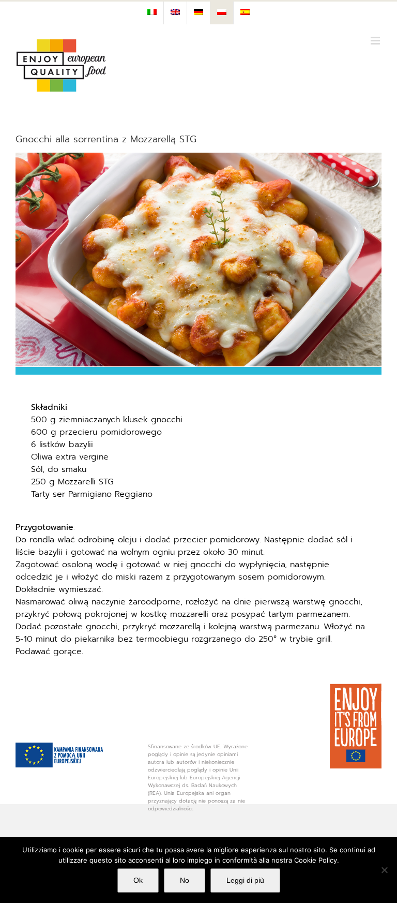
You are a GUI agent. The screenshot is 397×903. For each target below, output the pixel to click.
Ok (138, 880)
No (184, 880)
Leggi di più (245, 880)
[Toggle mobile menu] (376, 40)
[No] (384, 870)
